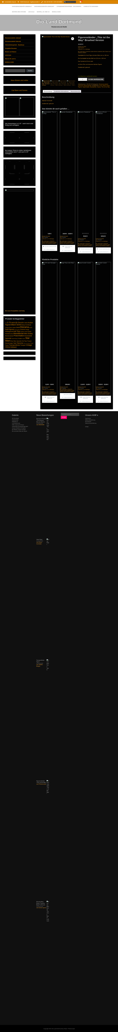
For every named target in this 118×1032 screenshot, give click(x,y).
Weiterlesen (68, 394)
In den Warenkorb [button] (50, 246)
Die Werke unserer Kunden (19, 429)
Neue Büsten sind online (19, 80)
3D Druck (19, 323)
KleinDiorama (9, 333)
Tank (14, 343)
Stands (99, 87)
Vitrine (7, 347)
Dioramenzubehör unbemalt (22, 6)
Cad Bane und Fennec (19, 90)
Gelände (22, 329)
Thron (31, 343)
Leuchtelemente (16, 423)
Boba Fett (25, 325)
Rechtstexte (88, 421)
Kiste (29, 331)
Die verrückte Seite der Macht (19, 431)
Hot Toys (17, 331)
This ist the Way (105, 87)
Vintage (29, 345)
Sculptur (20, 338)
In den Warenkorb (95, 79)
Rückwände (28, 336)
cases (14, 327)
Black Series (106, 85)
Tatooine (20, 343)
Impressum (88, 418)
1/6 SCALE (31, 11)
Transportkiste (14, 345)
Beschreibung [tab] (48, 91)
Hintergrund (9, 331)
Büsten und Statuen (19, 11)
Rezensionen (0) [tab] (75, 91)
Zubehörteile (15, 420)
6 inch (100, 85)
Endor (30, 327)
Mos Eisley (28, 334)
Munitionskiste (9, 336)
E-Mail (86, 426)
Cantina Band (8, 327)
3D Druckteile (15, 418)
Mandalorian (93, 87)
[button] (72, 38)
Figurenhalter (86, 87)
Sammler (8, 338)
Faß (6, 329)
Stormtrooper (9, 343)
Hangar (27, 329)
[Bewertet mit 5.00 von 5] (85, 172)
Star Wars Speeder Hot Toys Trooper (21, 341)
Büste (29, 325)
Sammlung (14, 338)
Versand (82, 47)
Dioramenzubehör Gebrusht (44, 6)
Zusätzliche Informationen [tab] (61, 91)
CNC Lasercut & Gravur (18, 424)
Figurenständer (87, 85)
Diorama (24, 327)
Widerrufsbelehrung (90, 420)
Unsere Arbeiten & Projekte (19, 428)
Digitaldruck (15, 421)
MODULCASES (56, 11)
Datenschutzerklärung (90, 423)
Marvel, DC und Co (43, 11)
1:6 (6, 322)
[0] (80, 2)
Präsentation (19, 336)
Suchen (30, 70)
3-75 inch (11, 322)
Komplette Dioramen (91, 6)
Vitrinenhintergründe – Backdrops (69, 6)
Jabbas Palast (24, 331)
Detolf (18, 327)
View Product (50, 249)
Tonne (7, 345)
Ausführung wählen (68, 247)
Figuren (80, 87)
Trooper (23, 345)
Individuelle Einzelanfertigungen (20, 426)
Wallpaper (13, 347)
